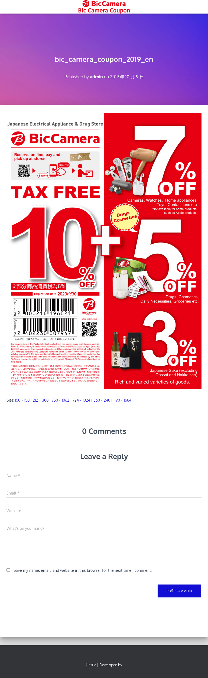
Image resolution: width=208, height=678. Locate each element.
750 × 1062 (60, 400)
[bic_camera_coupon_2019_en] (104, 250)
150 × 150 (22, 400)
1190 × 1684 (122, 400)
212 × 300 (40, 400)
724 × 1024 (81, 400)
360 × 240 (101, 400)
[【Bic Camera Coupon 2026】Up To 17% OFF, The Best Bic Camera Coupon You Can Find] (103, 7)
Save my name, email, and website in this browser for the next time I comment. (83, 570)
